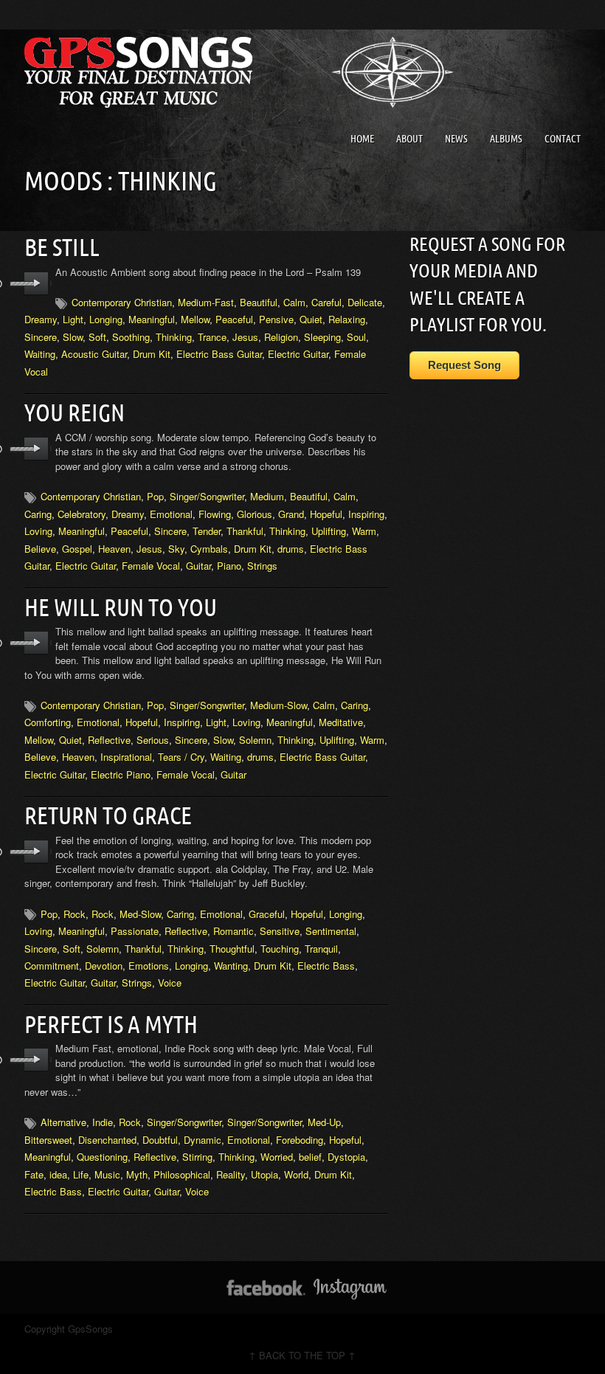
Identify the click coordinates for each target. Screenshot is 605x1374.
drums (290, 549)
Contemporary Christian (122, 302)
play (36, 283)
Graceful (267, 914)
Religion (281, 337)
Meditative (341, 722)
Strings (262, 566)
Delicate (365, 302)
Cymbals (209, 549)
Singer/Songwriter (207, 496)
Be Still (62, 247)
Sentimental (330, 931)
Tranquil (321, 949)
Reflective (109, 740)
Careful (326, 302)
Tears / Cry (181, 757)
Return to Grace (108, 815)
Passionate (135, 931)
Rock (74, 914)
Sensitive (280, 931)
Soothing (131, 337)
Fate (34, 1174)
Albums (506, 139)
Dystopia (346, 1157)
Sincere (40, 337)
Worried (276, 1157)
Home (362, 139)
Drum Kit (151, 354)
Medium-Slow (278, 705)
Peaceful (234, 319)
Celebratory (82, 514)
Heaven (114, 549)
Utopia (264, 1174)
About (409, 139)
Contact (562, 139)
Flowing (214, 514)
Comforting (47, 722)
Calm (294, 302)
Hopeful (326, 514)
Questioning (102, 1157)
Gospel (77, 549)
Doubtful (160, 1140)
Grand (291, 514)
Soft (97, 337)
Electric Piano (121, 774)
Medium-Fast (206, 302)
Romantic (233, 931)
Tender (207, 531)
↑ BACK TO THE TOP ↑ (302, 1355)
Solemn (255, 740)
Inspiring (366, 514)
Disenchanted (107, 1140)
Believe (40, 549)
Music (107, 1174)
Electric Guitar (298, 354)
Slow (73, 337)
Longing (105, 319)
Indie (102, 1122)
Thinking (174, 337)
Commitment (51, 966)
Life (81, 1174)
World (296, 1174)
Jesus (245, 337)
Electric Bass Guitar (219, 354)
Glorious (254, 514)
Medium (267, 496)
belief (310, 1157)
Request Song (464, 365)
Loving (38, 531)
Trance (212, 337)
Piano (229, 566)
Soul (356, 337)
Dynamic (202, 1140)
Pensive (276, 319)
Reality (230, 1174)
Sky (176, 549)
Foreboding (299, 1140)
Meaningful (151, 319)
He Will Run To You (120, 607)
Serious (152, 740)
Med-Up (324, 1122)
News (456, 139)
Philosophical (181, 1174)
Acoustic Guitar (94, 354)
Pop (155, 496)
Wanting (231, 966)
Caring (38, 514)
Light (73, 319)
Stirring (197, 1157)
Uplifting (328, 531)
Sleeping (322, 337)
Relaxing (346, 319)
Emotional (171, 514)
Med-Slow (140, 914)
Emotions (148, 966)
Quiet (311, 319)
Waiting (39, 354)
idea (58, 1174)
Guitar (198, 566)
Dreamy (40, 319)
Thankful (245, 531)
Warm (364, 531)
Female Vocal (151, 566)
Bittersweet (48, 1140)
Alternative (63, 1122)
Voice (170, 983)
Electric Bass (326, 966)
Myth (137, 1174)
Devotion (103, 966)
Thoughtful (232, 949)
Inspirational (126, 757)
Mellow (195, 319)
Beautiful (258, 302)
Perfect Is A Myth (111, 1024)
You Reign (74, 412)
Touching (279, 949)
